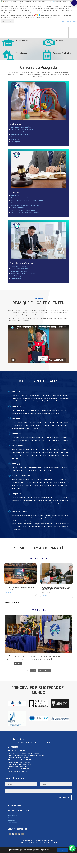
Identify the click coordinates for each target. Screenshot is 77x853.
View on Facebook (67, 21)
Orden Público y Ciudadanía (19, 271)
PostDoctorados (13, 822)
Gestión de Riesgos (17, 276)
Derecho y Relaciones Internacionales (22, 129)
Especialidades (12, 815)
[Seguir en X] (13, 834)
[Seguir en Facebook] (10, 834)
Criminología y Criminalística (19, 266)
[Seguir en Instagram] (19, 834)
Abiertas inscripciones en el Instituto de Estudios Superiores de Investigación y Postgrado (38, 657)
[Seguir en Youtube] (16, 834)
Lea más (18, 664)
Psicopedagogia (16, 195)
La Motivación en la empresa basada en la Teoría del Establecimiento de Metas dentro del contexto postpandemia (56, 588)
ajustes (52, 851)
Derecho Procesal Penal (18, 203)
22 (40, 671)
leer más (8, 593)
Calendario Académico (62, 53)
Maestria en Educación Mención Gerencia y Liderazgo (27, 200)
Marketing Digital (16, 278)
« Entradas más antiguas (11, 602)
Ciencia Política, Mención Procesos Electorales (25, 213)
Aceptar (62, 850)
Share (74, 21)
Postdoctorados (22, 41)
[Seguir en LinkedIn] (22, 834)
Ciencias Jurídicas (16, 142)
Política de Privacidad (15, 805)
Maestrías (11, 818)
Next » (47, 671)
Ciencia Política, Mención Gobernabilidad (23, 210)
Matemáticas (15, 139)
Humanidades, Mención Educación (21, 132)
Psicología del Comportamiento (20, 134)
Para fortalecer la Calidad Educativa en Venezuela (20, 587)
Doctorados (11, 820)
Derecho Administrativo (18, 208)
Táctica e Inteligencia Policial (19, 268)
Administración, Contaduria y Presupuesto (23, 273)
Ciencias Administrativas (18, 137)
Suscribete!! (64, 797)
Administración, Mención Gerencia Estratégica (25, 205)
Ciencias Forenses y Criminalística (21, 127)
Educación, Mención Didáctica (20, 198)
